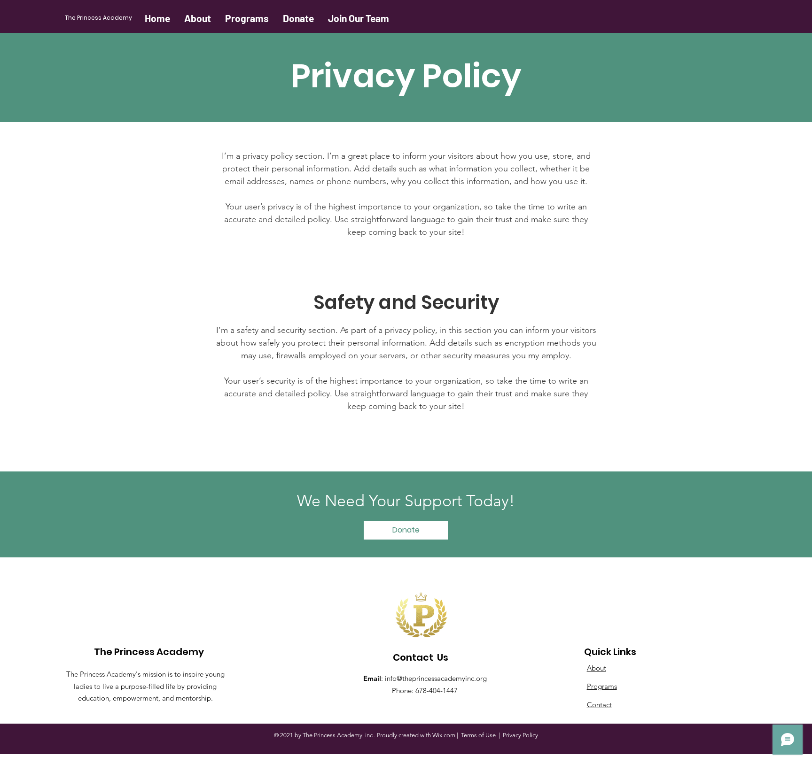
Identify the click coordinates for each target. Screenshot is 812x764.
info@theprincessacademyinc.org (436, 678)
